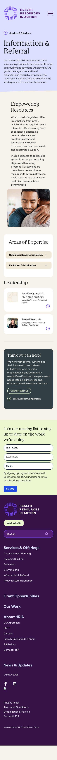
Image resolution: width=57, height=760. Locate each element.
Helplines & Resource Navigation (26, 255)
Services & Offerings (20, 33)
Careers (8, 633)
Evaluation (9, 564)
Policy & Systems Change (18, 580)
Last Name (12, 457)
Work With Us (14, 523)
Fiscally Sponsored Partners (19, 639)
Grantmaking (11, 569)
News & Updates (18, 665)
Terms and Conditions (16, 707)
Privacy (29, 727)
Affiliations (10, 644)
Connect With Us (19, 390)
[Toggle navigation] (50, 13)
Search (11, 534)
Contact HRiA (11, 649)
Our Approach (12, 622)
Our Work (12, 606)
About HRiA (14, 616)
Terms (36, 727)
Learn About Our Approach (27, 398)
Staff (6, 628)
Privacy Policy (11, 702)
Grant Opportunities (21, 596)
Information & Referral (16, 575)
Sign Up (10, 488)
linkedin (14, 684)
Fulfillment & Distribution (22, 265)
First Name (12, 448)
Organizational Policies (17, 711)
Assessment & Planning (17, 553)
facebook (5, 684)
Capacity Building (14, 559)
